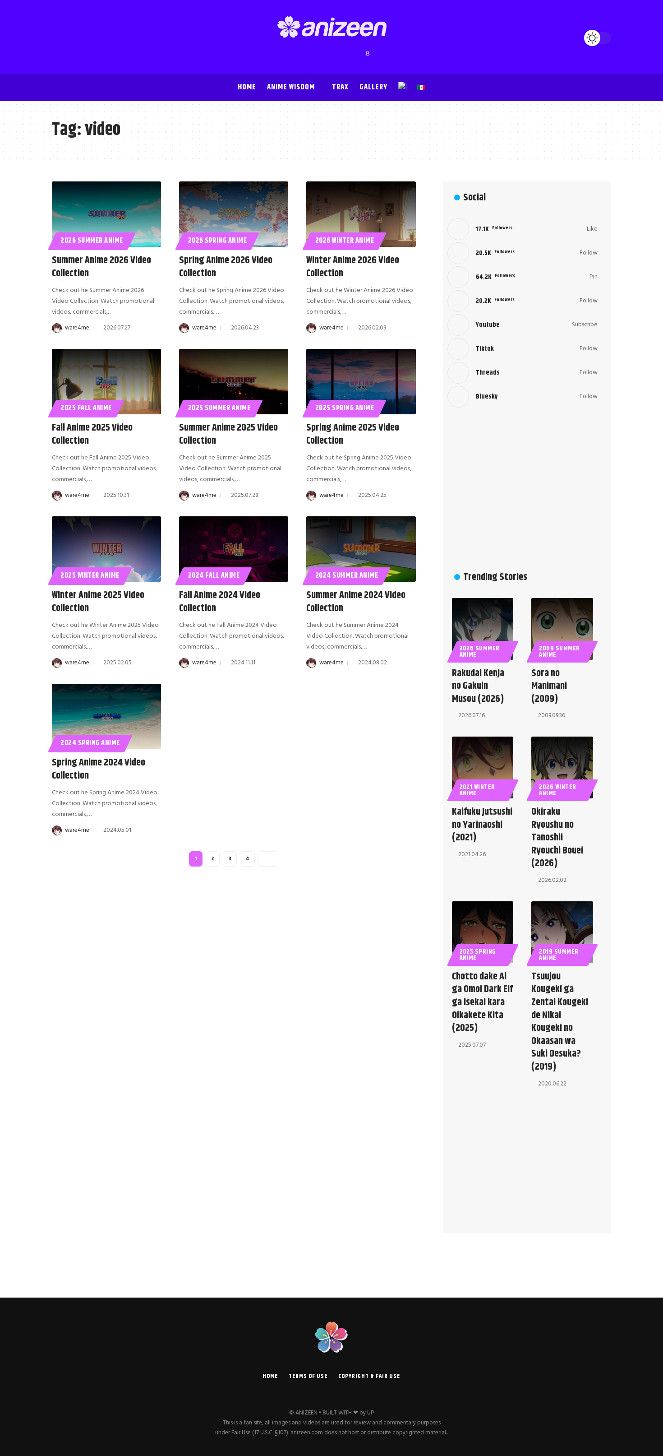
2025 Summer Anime (219, 408)
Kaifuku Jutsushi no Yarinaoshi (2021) (482, 824)
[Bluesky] (359, 54)
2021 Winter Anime (478, 790)
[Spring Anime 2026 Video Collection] (233, 214)
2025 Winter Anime (90, 575)
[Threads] (350, 54)
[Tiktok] (522, 349)
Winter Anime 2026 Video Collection (352, 267)
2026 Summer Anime (91, 240)
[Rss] (368, 54)
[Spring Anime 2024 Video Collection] (106, 716)
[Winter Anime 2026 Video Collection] (360, 214)
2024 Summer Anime (346, 575)
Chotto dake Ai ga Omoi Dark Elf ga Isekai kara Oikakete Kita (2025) (482, 1002)
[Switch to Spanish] (421, 87)
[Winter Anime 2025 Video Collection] (106, 549)
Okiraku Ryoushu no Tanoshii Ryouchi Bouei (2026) (557, 837)
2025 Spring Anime (344, 408)
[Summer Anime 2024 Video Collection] (360, 549)
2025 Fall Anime (86, 408)
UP (370, 1413)
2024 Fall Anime (214, 575)
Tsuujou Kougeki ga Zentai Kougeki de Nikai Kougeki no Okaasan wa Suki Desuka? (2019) (559, 1022)
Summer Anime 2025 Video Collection (228, 434)
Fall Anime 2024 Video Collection (219, 602)
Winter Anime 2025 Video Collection (98, 602)
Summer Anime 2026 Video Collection (101, 267)
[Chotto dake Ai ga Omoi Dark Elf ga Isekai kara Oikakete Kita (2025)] (483, 932)
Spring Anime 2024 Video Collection (98, 769)
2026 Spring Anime (217, 240)
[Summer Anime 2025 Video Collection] (233, 381)
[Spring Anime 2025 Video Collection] (360, 381)
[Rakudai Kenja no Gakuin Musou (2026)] (483, 629)
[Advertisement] (522, 491)
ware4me (77, 328)
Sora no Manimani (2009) (549, 686)
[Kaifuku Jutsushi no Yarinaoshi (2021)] (483, 767)
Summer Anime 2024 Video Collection (355, 602)
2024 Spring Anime (90, 743)
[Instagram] (322, 54)
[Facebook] (295, 54)
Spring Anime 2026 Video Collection (225, 267)
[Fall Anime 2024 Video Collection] (233, 549)
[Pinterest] (331, 54)
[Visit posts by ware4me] (57, 328)
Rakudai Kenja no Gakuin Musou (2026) (478, 686)
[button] (61, 38)
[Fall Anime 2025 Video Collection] (106, 381)
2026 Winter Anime (344, 240)
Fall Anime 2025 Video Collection (92, 434)
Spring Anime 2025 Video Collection (352, 434)
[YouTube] (313, 54)
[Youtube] (522, 325)
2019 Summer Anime (559, 955)
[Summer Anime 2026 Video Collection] (106, 214)
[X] (304, 54)
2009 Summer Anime (559, 652)
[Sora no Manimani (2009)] (562, 629)
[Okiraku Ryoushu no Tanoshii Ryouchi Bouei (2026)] (562, 767)
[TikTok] (340, 54)
